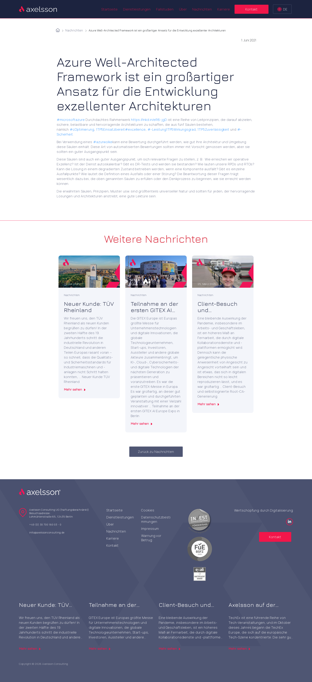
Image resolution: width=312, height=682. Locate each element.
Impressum (150, 528)
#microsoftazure (71, 119)
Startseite (109, 9)
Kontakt (251, 9)
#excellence (135, 129)
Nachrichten (202, 9)
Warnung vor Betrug (151, 537)
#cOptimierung (82, 129)
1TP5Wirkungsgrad (181, 129)
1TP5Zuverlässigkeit (213, 129)
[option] (89, 327)
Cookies (147, 510)
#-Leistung (157, 129)
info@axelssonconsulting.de (46, 532)
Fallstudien (165, 9)
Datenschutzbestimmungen (155, 519)
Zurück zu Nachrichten (156, 451)
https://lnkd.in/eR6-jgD (149, 119)
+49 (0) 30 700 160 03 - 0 (45, 524)
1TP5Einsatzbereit (110, 129)
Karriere (223, 9)
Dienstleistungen (120, 517)
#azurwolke (102, 142)
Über (183, 9)
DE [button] (285, 9)
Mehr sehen (73, 389)
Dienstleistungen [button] (137, 9)
